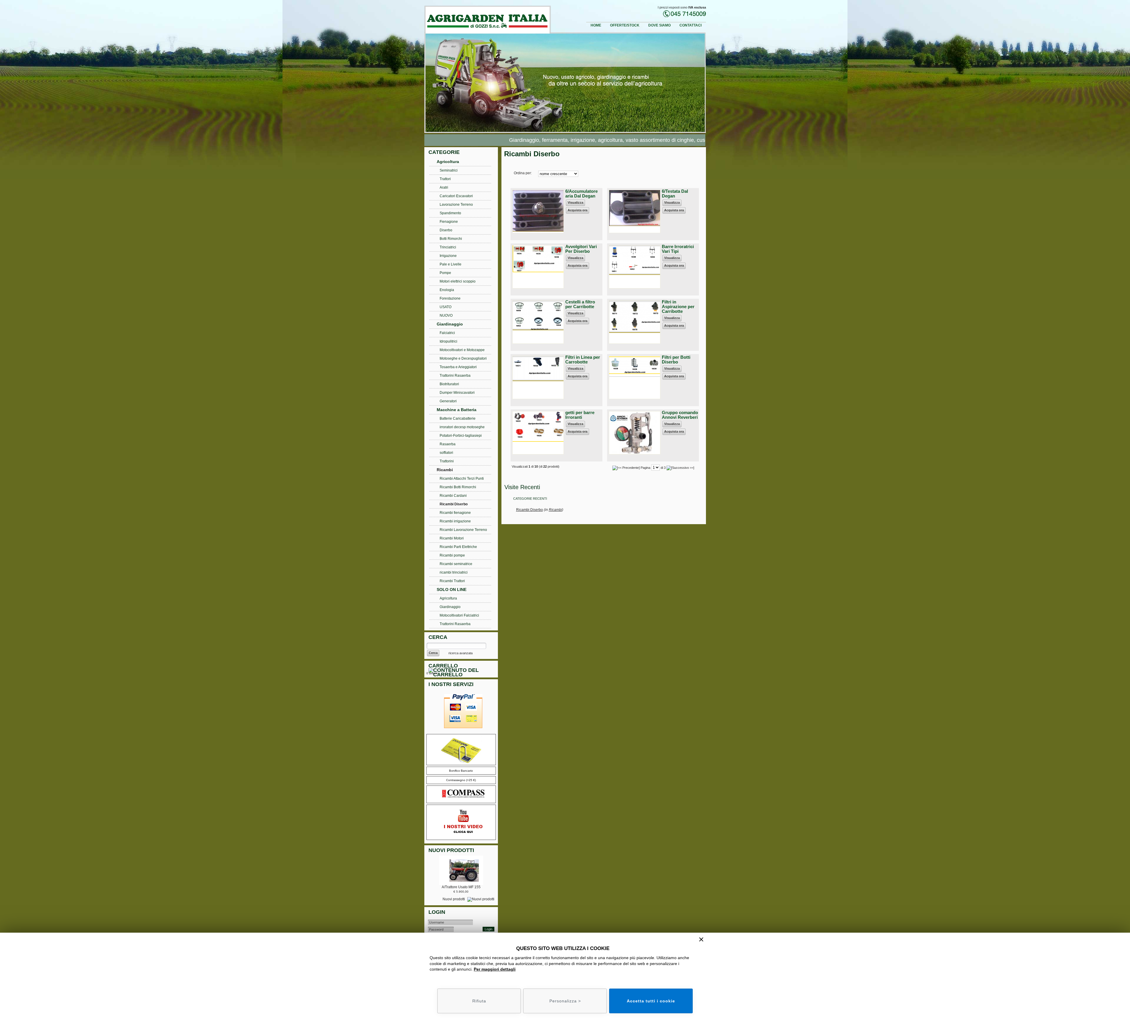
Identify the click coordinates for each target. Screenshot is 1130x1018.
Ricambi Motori (452, 538)
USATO (445, 307)
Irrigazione (448, 256)
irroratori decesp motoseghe (462, 427)
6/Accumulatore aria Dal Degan (581, 193)
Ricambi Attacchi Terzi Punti (462, 478)
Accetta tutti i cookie (651, 1001)
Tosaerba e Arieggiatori (458, 367)
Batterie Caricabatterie (458, 418)
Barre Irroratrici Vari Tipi (678, 249)
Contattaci (690, 25)
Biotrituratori (449, 384)
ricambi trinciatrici (454, 572)
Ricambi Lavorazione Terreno (463, 530)
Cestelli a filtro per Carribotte (580, 304)
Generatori (448, 401)
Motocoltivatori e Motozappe (462, 350)
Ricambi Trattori (452, 581)
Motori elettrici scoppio (458, 281)
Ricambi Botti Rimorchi (458, 487)
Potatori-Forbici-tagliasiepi (461, 436)
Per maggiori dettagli (495, 969)
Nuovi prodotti (454, 899)
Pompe (445, 273)
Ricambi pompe (452, 555)
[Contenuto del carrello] (462, 673)
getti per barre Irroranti (579, 415)
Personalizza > (565, 1001)
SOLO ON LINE (451, 589)
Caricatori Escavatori (456, 196)
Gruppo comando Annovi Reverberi (680, 415)
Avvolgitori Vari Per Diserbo (581, 249)
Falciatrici (447, 333)
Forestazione (450, 298)
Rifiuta (479, 1001)
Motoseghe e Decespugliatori (463, 358)
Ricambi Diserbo (529, 510)
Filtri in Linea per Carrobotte (582, 359)
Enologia (447, 290)
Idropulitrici (448, 341)
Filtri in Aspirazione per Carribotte (678, 306)
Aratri (444, 187)
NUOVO (446, 315)
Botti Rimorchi (451, 239)
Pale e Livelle (450, 264)
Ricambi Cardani (453, 496)
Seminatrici (449, 170)
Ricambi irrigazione (455, 521)
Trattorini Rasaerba (455, 375)
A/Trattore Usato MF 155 (461, 887)
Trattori (445, 179)
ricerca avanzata (460, 653)
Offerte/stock (624, 25)
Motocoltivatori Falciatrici (459, 615)
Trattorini (447, 461)
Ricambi (555, 510)
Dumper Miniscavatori (457, 393)
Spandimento (450, 213)
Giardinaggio (450, 324)
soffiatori (446, 453)
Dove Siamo (659, 25)
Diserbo (446, 230)
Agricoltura (448, 161)
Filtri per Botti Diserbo (676, 359)
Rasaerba (448, 444)
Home (596, 25)
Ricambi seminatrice (456, 564)
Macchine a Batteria (456, 409)
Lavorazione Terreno (456, 204)
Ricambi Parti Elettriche (458, 547)
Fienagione (449, 222)
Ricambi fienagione (455, 513)
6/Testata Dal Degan (675, 193)
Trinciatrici (448, 247)
